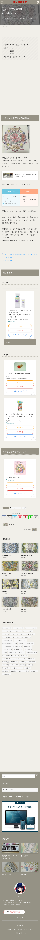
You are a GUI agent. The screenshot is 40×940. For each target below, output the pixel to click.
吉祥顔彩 (31, 659)
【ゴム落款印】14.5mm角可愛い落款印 (18, 373)
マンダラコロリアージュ (13, 477)
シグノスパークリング (24, 637)
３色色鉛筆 (6, 674)
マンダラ (6, 13)
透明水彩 (34, 671)
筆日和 (23, 665)
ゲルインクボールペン (27, 634)
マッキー (24, 655)
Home (9, 929)
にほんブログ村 (7, 260)
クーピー (14, 634)
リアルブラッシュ (8, 659)
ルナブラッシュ (21, 659)
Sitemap (14, 929)
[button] (4, 517)
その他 (12, 53)
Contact (20, 929)
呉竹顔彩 (5, 662)
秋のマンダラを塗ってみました (17, 45)
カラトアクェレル (15, 631)
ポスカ (21, 652)
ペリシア (28, 649)
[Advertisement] (20, 87)
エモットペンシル (16, 508)
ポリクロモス (32, 652)
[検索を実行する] (36, 776)
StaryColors (6, 628)
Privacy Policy (28, 929)
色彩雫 (27, 668)
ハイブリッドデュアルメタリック (12, 646)
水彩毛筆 (31, 662)
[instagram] (20, 918)
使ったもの (10, 48)
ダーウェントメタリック (9, 643)
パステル (27, 646)
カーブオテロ (27, 631)
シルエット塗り (7, 640)
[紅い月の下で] (20, 2)
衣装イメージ (24, 671)
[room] (22, 918)
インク (5, 631)
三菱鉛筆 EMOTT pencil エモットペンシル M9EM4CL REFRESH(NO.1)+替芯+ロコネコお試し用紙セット (19, 314)
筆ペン (15, 665)
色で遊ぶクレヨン (17, 668)
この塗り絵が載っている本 (15, 57)
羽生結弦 (6, 668)
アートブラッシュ (30, 628)
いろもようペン (18, 628)
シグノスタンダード (8, 637)
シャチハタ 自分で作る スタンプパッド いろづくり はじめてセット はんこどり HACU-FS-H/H (19, 416)
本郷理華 (14, 662)
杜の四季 (23, 662)
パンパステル (7, 649)
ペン (4, 652)
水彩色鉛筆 (6, 665)
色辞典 (5, 671)
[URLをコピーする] (36, 517)
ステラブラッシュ (20, 640)
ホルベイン (13, 652)
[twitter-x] (18, 918)
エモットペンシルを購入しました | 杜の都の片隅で (26, 176)
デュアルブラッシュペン (26, 643)
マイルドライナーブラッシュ (10, 655)
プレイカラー (18, 649)
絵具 (30, 665)
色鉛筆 (12, 51)
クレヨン (5, 634)
